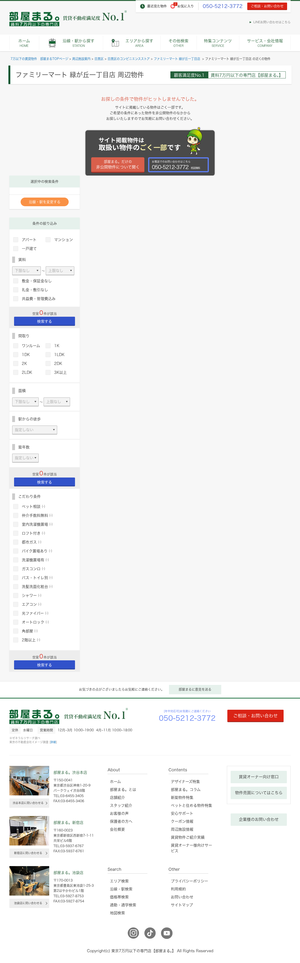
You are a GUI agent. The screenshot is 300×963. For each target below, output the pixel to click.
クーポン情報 (182, 821)
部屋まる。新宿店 (68, 822)
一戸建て (29, 248)
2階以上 (31, 640)
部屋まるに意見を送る (195, 689)
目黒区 (99, 58)
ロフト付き (33, 533)
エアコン (31, 604)
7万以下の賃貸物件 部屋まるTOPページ (39, 58)
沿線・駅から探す (78, 43)
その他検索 (178, 43)
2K (24, 363)
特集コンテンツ (218, 43)
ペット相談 (33, 506)
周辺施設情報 (182, 829)
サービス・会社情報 (265, 43)
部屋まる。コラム (186, 789)
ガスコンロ (33, 569)
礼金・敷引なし (35, 290)
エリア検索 (119, 881)
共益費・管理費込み (39, 299)
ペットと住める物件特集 (191, 805)
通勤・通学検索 (123, 905)
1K (56, 346)
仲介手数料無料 (37, 515)
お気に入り (185, 6)
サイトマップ (182, 905)
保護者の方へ (121, 821)
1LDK (59, 355)
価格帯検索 (119, 897)
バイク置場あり (37, 551)
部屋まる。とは (123, 789)
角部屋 (30, 631)
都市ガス (31, 542)
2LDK (27, 372)
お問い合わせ (182, 897)
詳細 (53, 742)
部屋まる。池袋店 (68, 873)
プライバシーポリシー (189, 881)
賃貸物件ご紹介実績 (188, 837)
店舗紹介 (117, 797)
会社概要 (117, 829)
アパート (29, 240)
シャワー (31, 595)
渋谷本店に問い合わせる (28, 802)
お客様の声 (119, 813)
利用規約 (178, 889)
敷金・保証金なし (37, 281)
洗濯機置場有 (35, 560)
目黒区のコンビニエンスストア (129, 58)
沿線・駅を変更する (44, 202)
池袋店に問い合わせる (28, 903)
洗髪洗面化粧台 (37, 586)
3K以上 (60, 372)
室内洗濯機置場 (37, 524)
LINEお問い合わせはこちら (272, 22)
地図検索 (117, 913)
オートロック (35, 622)
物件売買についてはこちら (259, 793)
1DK (26, 355)
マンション (63, 240)
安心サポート (182, 813)
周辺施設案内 (81, 58)
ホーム (24, 43)
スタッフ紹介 (121, 805)
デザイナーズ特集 (185, 781)
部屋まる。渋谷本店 (70, 772)
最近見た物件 (157, 6)
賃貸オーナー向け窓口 (259, 777)
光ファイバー (35, 613)
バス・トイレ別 (37, 578)
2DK (58, 363)
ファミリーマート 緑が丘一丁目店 (177, 58)
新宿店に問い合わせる (28, 853)
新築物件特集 (182, 797)
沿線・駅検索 (121, 889)
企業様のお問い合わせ (259, 819)
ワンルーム (31, 346)
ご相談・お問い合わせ (267, 6)
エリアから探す (139, 43)
